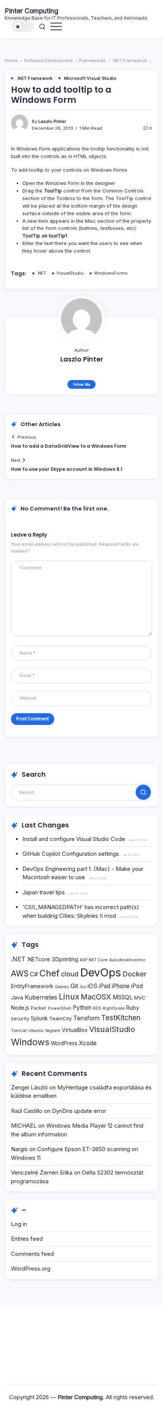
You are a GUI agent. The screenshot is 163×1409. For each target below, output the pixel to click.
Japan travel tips (43, 892)
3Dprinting (65, 959)
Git (74, 986)
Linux (69, 996)
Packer (39, 1008)
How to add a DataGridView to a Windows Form (68, 446)
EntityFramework (32, 986)
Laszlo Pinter (52, 121)
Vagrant (52, 1030)
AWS (19, 973)
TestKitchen (120, 1017)
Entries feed (27, 1238)
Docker (134, 974)
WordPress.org (30, 1268)
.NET (41, 273)
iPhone (121, 986)
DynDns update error (79, 1110)
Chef (49, 973)
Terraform (86, 1018)
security (20, 1018)
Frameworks (92, 60)
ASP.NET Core (94, 959)
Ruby (132, 1007)
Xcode (88, 1043)
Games (62, 986)
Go (83, 986)
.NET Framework (129, 60)
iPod (137, 986)
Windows (30, 1042)
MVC (140, 998)
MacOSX (96, 996)
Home (11, 60)
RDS (97, 1008)
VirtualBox (75, 1030)
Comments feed (32, 1253)
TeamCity (60, 1018)
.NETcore (38, 959)
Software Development (48, 60)
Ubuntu (36, 1030)
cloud (69, 974)
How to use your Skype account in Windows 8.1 (66, 469)
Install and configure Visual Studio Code (73, 839)
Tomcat (19, 1030)
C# (34, 974)
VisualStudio (70, 273)
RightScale (114, 1008)
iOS (92, 986)
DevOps (100, 972)
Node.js (20, 1008)
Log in (19, 1223)
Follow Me (81, 384)
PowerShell (59, 1008)
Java (17, 997)
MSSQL (123, 997)
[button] (23, 26)
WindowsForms (111, 273)
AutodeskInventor (127, 959)
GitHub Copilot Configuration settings (70, 853)
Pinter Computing (31, 11)
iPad (104, 986)
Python (82, 1007)
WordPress (64, 1043)
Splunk (39, 1018)
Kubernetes (41, 997)
